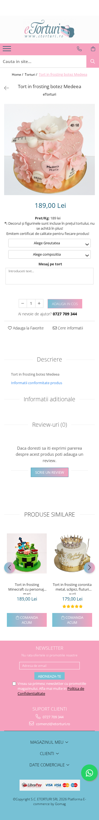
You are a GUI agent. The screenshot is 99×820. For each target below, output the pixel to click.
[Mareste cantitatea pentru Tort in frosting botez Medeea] (39, 303)
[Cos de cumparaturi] (93, 48)
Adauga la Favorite (28, 328)
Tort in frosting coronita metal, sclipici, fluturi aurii (72, 588)
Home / (18, 74)
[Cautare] (92, 61)
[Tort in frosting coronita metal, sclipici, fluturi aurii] (72, 553)
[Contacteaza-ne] (79, 48)
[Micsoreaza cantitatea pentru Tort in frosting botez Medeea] (23, 303)
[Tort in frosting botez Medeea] (49, 149)
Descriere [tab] (49, 359)
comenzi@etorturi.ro (52, 723)
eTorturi (49, 94)
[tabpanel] (49, 149)
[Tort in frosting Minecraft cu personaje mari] (27, 553)
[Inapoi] (4, 88)
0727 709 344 (53, 716)
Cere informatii (70, 328)
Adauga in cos (65, 303)
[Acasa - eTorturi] (49, 30)
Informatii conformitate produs (36, 382)
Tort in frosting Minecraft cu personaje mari (27, 588)
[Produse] (7, 50)
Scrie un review (49, 472)
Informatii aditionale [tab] (49, 399)
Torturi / (31, 74)
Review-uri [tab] (49, 424)
